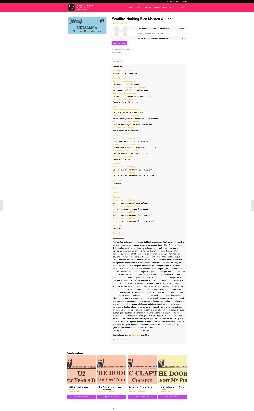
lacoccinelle (124, 339)
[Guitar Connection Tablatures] (80, 7)
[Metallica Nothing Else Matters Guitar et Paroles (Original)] (1, 205)
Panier (177, 1)
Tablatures (119, 52)
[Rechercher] (174, 7)
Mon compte (170, 1)
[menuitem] (170, 1)
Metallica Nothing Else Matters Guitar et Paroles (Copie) (154, 33)
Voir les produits (82, 397)
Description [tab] (118, 62)
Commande (184, 1)
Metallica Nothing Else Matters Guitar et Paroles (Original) (154, 38)
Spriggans (136, 335)
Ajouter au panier (119, 43)
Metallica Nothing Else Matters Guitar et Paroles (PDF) (154, 28)
